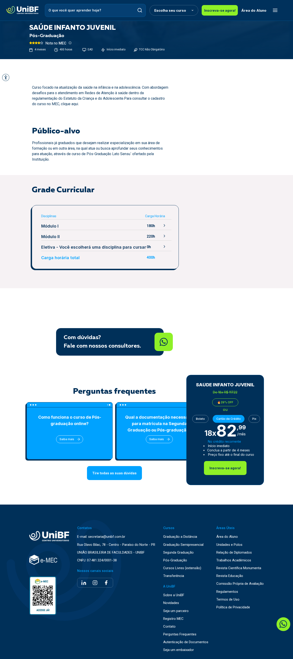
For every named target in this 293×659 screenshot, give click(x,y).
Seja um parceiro (176, 611)
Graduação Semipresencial (183, 544)
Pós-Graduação (175, 560)
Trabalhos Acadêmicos (233, 560)
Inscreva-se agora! (220, 10)
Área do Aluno (253, 10)
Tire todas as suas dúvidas (114, 473)
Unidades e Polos (229, 544)
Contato (169, 626)
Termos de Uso (227, 599)
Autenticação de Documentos (185, 642)
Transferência (173, 576)
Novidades (171, 603)
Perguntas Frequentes (179, 634)
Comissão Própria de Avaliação (240, 583)
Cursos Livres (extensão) (182, 568)
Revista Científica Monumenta (238, 568)
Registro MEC (173, 619)
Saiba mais (67, 439)
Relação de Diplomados (234, 552)
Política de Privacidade (233, 607)
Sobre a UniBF (173, 595)
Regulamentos (227, 591)
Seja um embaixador (178, 650)
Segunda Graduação (178, 552)
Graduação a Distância (180, 536)
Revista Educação (229, 576)
